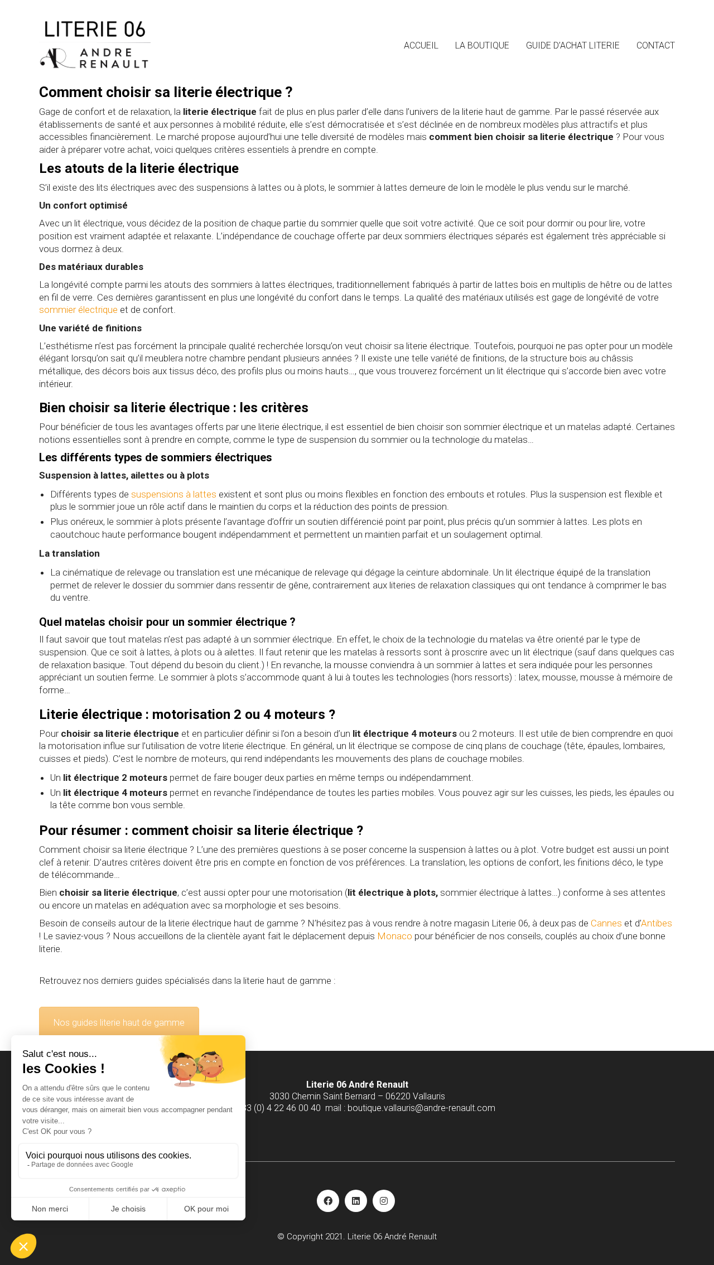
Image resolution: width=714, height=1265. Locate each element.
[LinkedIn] (356, 1201)
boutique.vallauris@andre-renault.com (421, 1108)
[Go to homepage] (95, 45)
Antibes (656, 923)
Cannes (606, 923)
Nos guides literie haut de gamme (119, 1022)
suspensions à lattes (173, 494)
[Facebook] (328, 1201)
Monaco (394, 935)
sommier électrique (78, 309)
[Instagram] (384, 1201)
